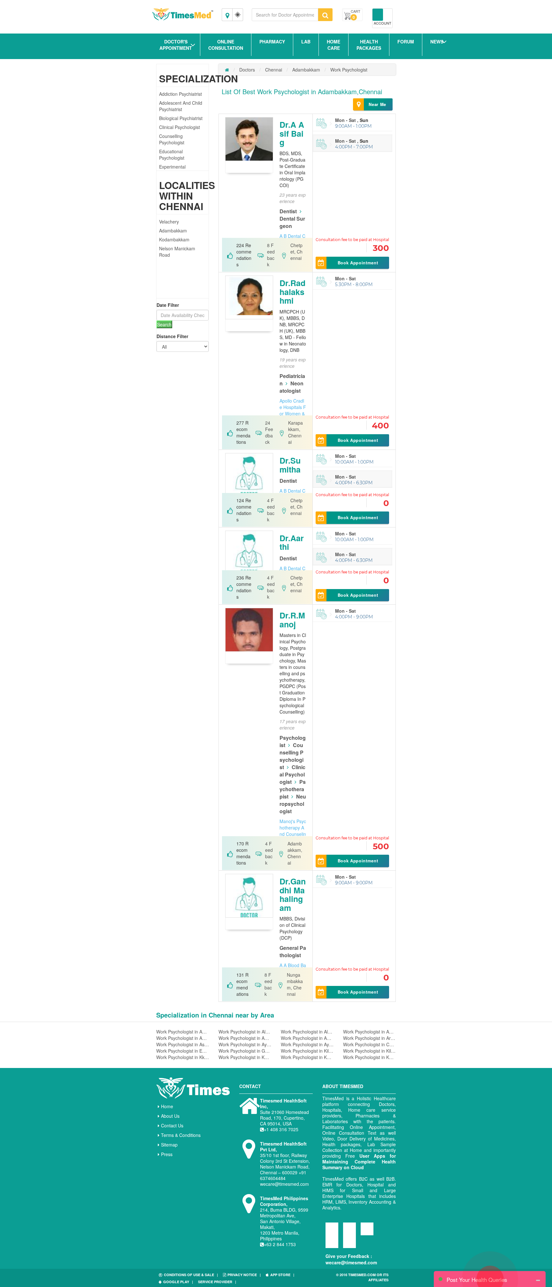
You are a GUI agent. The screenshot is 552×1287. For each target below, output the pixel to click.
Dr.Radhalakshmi (292, 291)
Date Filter (168, 305)
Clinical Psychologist (179, 127)
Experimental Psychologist (172, 169)
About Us (170, 1116)
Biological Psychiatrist (181, 118)
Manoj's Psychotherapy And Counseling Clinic (293, 831)
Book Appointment (358, 263)
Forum (405, 41)
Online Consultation (225, 44)
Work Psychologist (348, 69)
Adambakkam (173, 230)
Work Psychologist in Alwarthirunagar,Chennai (307, 1031)
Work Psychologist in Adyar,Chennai (182, 1031)
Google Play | (178, 1281)
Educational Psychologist (171, 154)
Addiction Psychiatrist (180, 94)
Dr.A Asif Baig (292, 133)
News (436, 41)
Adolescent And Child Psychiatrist (180, 106)
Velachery (169, 221)
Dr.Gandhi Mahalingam (293, 894)
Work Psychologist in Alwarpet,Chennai (244, 1031)
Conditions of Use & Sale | (191, 1274)
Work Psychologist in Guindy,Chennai (244, 1051)
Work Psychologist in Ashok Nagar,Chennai (182, 1044)
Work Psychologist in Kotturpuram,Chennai (369, 1057)
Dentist (288, 211)
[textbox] (285, 14)
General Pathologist (293, 951)
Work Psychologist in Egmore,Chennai (182, 1051)
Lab (305, 41)
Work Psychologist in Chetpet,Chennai (369, 1044)
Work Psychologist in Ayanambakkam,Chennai (244, 1044)
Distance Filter (172, 336)
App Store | (282, 1274)
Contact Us (172, 1125)
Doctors (247, 69)
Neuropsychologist (293, 804)
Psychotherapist (293, 789)
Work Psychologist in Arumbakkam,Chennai (369, 1038)
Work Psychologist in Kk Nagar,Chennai (182, 1057)
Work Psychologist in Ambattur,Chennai (369, 1031)
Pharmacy (272, 41)
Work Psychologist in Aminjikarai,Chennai (182, 1038)
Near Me (377, 104)
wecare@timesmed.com (351, 1262)
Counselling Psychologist (171, 139)
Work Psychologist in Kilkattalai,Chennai (307, 1051)
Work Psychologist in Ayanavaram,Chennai (307, 1044)
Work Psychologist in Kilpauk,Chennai (369, 1051)
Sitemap (169, 1144)
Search (164, 324)
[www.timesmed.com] (227, 69)
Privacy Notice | (244, 1274)
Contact (250, 1086)
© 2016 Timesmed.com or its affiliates (362, 1277)
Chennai (273, 69)
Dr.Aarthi (292, 542)
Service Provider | (217, 1281)
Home (167, 1106)
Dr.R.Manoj (292, 619)
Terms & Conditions (181, 1135)
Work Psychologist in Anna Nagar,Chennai (244, 1038)
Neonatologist (291, 387)
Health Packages (368, 44)
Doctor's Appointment (175, 44)
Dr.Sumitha (290, 465)
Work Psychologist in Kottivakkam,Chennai (307, 1057)
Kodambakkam (174, 239)
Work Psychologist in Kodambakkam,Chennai (244, 1057)
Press (166, 1154)
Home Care (333, 44)
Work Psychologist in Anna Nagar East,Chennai (307, 1038)
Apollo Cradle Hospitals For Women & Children (293, 410)
